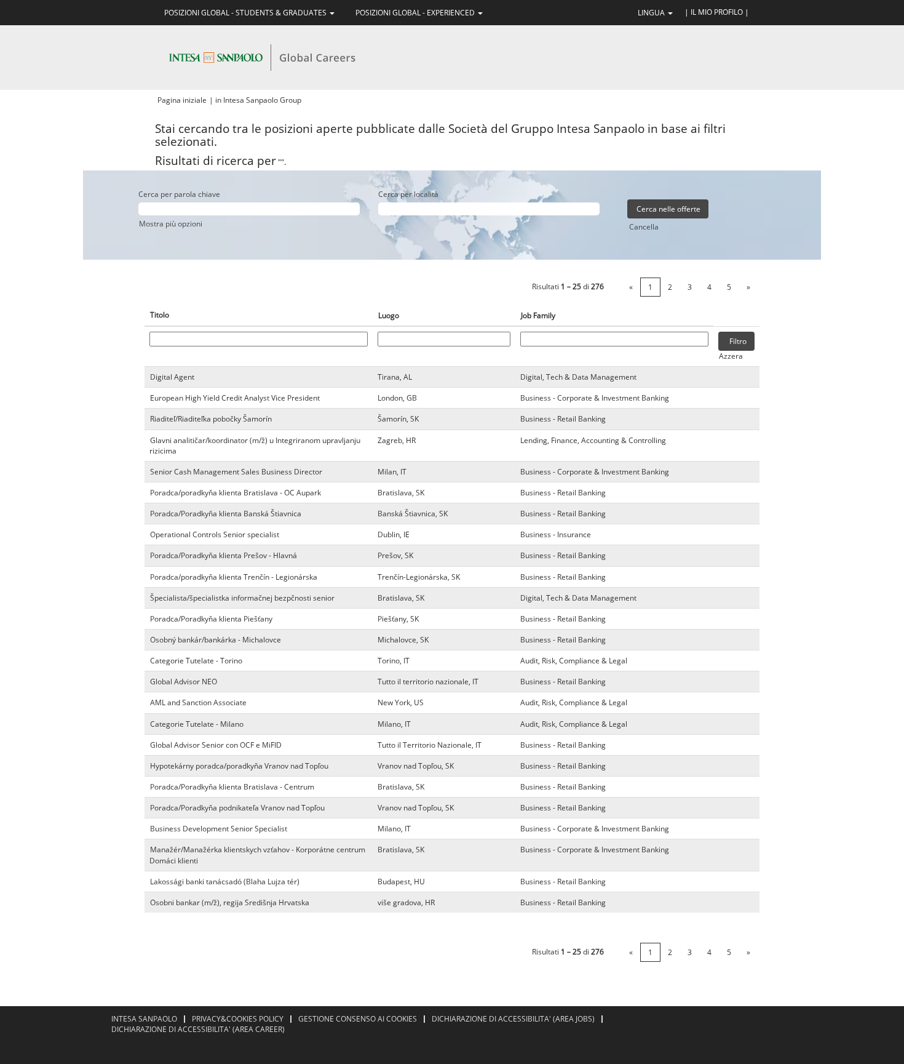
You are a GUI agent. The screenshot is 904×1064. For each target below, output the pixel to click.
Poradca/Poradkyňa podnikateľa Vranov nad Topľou (237, 807)
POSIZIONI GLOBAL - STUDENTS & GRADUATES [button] (246, 12)
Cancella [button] (644, 227)
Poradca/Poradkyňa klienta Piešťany (211, 619)
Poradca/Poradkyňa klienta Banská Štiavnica (225, 513)
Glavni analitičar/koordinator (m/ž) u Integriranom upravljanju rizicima (254, 445)
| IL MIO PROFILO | (716, 12)
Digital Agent (172, 377)
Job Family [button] (538, 315)
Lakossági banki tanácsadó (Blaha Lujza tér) (224, 881)
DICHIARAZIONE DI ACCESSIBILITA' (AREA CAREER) (198, 1029)
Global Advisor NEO (183, 681)
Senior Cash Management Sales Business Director (236, 471)
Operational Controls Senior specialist (214, 534)
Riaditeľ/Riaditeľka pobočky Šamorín (211, 419)
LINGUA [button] (652, 12)
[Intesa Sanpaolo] (262, 57)
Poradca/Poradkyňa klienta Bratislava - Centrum (232, 787)
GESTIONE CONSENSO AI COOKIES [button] (357, 1019)
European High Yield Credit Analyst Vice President (235, 398)
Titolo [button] (159, 315)
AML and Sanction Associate (198, 702)
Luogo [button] (388, 315)
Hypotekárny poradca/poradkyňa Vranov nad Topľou (239, 766)
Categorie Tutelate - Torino (196, 660)
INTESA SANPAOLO (144, 1019)
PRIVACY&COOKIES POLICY (237, 1019)
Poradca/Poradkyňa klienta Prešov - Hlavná (223, 555)
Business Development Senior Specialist (218, 828)
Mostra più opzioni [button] (170, 223)
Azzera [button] (731, 356)
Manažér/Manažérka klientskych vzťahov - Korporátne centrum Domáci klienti (257, 854)
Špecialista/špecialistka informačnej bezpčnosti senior (242, 598)
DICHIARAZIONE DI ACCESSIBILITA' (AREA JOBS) (513, 1019)
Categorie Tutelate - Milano (197, 724)
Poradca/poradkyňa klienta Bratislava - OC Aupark (235, 492)
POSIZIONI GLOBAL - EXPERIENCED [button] (416, 12)
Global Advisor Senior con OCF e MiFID (216, 745)
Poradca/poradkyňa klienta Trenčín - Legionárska (233, 577)
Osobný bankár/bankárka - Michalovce (215, 639)
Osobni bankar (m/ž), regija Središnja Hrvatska (229, 902)
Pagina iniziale (182, 100)
